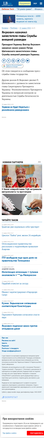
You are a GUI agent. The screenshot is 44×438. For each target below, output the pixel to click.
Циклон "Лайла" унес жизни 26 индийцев (21, 235)
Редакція (5, 346)
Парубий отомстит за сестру (15, 283)
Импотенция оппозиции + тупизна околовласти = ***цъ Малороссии (20, 273)
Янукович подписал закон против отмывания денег (19, 327)
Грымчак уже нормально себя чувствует (20, 226)
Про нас (5, 338)
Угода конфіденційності (11, 351)
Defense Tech (8, 9)
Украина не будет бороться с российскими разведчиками (15, 108)
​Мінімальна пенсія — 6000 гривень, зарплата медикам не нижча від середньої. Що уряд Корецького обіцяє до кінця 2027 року (28, 23)
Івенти (4, 343)
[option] (22, 18)
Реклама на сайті (8, 340)
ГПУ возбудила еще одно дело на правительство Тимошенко (19, 259)
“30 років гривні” (24, 9)
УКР (35, 3)
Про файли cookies (9, 433)
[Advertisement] (22, 136)
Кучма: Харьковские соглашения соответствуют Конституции (19, 305)
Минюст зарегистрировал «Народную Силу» (19, 293)
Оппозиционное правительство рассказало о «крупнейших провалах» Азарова (20, 246)
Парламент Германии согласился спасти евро (20, 316)
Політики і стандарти (10, 348)
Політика (13, 28)
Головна (5, 28)
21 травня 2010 (25, 28)
